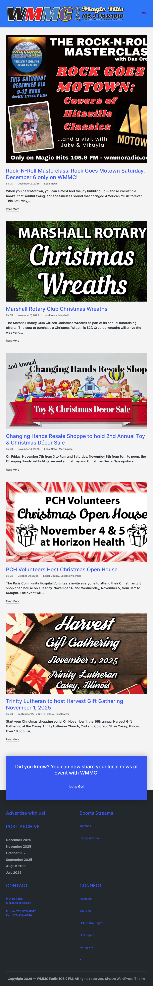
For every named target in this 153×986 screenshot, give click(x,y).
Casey (50, 713)
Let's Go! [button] (76, 786)
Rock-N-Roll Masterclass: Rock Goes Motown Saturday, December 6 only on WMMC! (75, 174)
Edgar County (51, 575)
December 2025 (18, 840)
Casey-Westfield (90, 838)
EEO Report (86, 935)
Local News (51, 183)
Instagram (86, 947)
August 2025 (16, 866)
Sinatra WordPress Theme (125, 979)
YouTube (85, 910)
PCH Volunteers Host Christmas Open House (62, 569)
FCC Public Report (91, 923)
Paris (78, 575)
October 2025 (16, 853)
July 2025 (13, 872)
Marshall (63, 315)
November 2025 (18, 846)
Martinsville (66, 448)
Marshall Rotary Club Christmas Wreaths (56, 309)
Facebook (85, 898)
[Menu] (144, 13)
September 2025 (19, 860)
